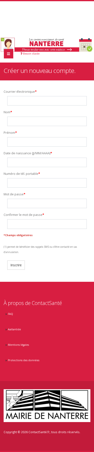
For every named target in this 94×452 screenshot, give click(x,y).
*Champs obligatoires (18, 235)
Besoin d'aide (31, 53)
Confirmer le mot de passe (23, 214)
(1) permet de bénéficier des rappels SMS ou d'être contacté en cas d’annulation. (40, 249)
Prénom (9, 132)
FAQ (10, 314)
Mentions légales (18, 344)
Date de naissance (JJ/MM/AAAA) (27, 153)
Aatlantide (14, 329)
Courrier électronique (19, 91)
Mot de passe (14, 194)
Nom (7, 112)
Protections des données (23, 360)
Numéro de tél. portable (21, 173)
